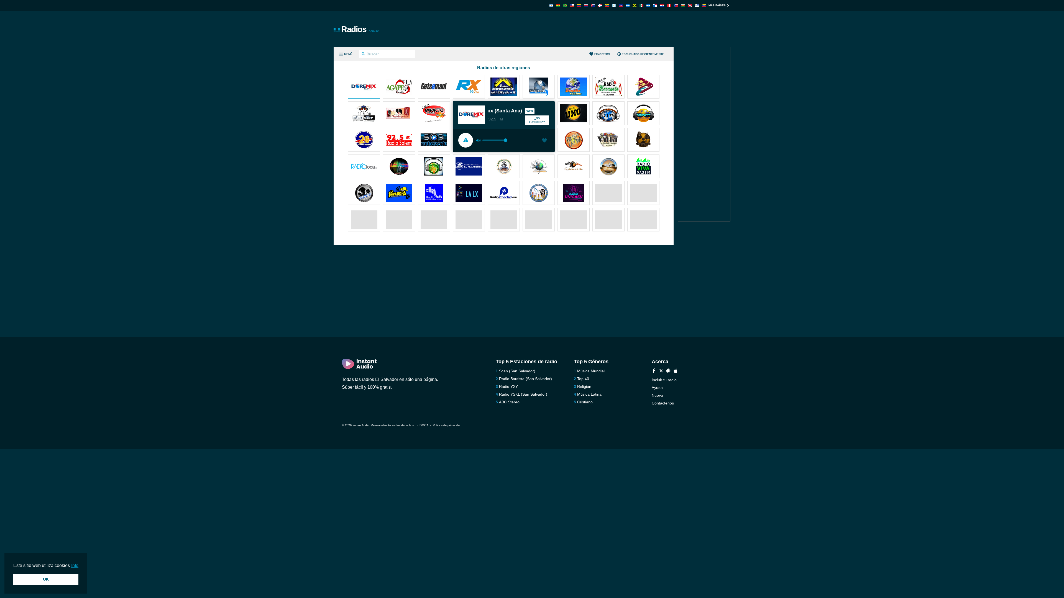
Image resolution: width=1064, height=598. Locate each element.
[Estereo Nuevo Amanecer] (608, 167)
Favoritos (602, 54)
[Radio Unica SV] (573, 193)
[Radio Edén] (538, 193)
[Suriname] (683, 5)
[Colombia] (579, 5)
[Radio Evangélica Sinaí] (503, 167)
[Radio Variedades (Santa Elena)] (608, 113)
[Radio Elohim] (399, 167)
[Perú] (669, 5)
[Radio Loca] (364, 167)
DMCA (424, 425)
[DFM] (364, 193)
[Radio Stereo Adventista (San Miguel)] (643, 87)
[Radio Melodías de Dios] (434, 167)
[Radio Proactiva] (503, 193)
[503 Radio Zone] (434, 140)
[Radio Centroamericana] (434, 193)
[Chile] (572, 5)
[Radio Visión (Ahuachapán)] (573, 87)
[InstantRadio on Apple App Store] (675, 371)
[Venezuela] (704, 5)
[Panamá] (655, 5)
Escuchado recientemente (643, 54)
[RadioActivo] (643, 140)
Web (529, 111)
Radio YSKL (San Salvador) (523, 394)
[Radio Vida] (608, 140)
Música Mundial (591, 371)
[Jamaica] (634, 5)
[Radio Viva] (643, 167)
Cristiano (585, 402)
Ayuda (657, 387)
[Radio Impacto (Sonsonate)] (434, 113)
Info (74, 565)
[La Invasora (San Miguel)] (399, 193)
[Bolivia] (558, 5)
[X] (661, 371)
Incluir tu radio (664, 380)
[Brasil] (565, 5)
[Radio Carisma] (364, 140)
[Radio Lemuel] (573, 167)
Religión (584, 386)
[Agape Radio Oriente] (399, 87)
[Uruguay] (697, 5)
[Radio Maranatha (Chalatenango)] (608, 87)
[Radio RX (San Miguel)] (469, 87)
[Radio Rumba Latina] (573, 140)
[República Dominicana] (600, 5)
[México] (641, 5)
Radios (360, 29)
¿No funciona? (537, 120)
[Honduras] (628, 5)
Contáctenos (663, 403)
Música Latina (589, 394)
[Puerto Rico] (676, 5)
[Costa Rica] (586, 5)
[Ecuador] (607, 5)
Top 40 (583, 379)
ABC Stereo (509, 402)
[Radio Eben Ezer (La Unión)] (364, 113)
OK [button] (46, 579)
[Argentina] (551, 5)
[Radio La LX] (469, 193)
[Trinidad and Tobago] (690, 5)
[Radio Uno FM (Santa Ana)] (573, 113)
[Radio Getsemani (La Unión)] (434, 87)
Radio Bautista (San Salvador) (525, 379)
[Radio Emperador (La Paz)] (399, 113)
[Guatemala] (614, 5)
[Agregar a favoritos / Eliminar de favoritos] (544, 141)
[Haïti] (621, 5)
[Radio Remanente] (469, 167)
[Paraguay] (662, 5)
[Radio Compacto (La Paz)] (643, 113)
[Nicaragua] (648, 5)
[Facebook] (654, 371)
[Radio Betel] (538, 167)
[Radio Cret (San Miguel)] (538, 87)
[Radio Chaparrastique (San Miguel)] (503, 87)
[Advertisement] (594, 29)
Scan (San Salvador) (517, 371)
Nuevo (657, 395)
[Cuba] (593, 5)
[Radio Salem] (399, 140)
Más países (717, 5)
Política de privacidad (447, 425)
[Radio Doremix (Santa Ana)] (364, 87)
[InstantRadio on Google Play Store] (668, 371)
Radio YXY (508, 386)
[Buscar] (363, 54)
